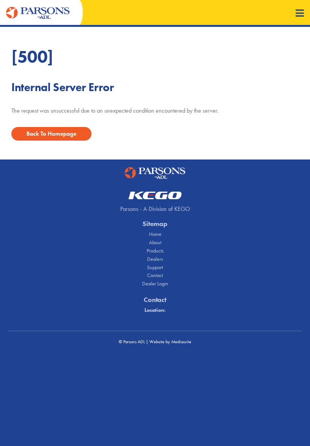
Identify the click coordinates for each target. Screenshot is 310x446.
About (155, 242)
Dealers (155, 259)
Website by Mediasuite (170, 342)
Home (155, 234)
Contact (155, 275)
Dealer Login (155, 283)
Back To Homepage (51, 134)
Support (155, 267)
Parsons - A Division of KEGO (155, 209)
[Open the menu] (300, 14)
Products (155, 250)
